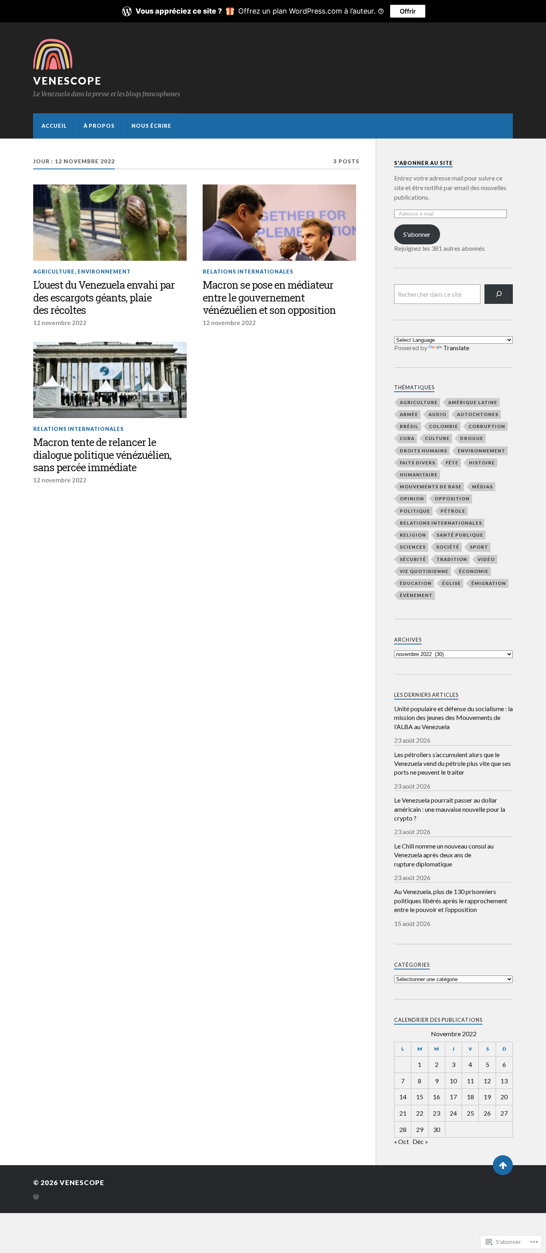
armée (409, 414)
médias (482, 486)
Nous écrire (151, 126)
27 (504, 1113)
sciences (413, 546)
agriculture (54, 271)
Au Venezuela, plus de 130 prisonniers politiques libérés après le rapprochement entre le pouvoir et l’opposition (450, 900)
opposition (452, 498)
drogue (471, 438)
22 (419, 1113)
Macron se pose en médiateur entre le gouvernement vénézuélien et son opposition (269, 298)
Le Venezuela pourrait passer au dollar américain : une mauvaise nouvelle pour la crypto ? (449, 809)
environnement (104, 271)
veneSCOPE (67, 81)
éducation (416, 583)
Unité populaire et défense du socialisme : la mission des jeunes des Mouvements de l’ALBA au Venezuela (453, 717)
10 (453, 1080)
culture (437, 438)
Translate (456, 347)
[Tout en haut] (503, 1165)
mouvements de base (431, 486)
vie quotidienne (424, 571)
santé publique (459, 534)
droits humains (423, 450)
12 (487, 1080)
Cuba (407, 438)
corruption (486, 426)
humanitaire (419, 474)
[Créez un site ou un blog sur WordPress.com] (36, 1197)
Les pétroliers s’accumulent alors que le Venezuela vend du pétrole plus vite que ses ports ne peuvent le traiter (452, 763)
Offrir (408, 11)
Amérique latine (472, 402)
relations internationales (248, 271)
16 (436, 1096)
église (451, 583)
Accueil (54, 126)
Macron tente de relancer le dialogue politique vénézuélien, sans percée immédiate (102, 455)
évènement (416, 595)
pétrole (452, 510)
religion (413, 534)
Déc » (420, 1141)
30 (436, 1129)
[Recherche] (498, 294)
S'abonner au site (423, 163)
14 (403, 1096)
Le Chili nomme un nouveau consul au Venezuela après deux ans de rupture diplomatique (444, 855)
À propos (99, 126)
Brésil (409, 426)
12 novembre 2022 (59, 322)
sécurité (413, 559)
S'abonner (416, 234)
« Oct (401, 1141)
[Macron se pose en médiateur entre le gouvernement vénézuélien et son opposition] (279, 222)
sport (479, 546)
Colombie (443, 426)
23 (436, 1113)
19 (487, 1096)
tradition (451, 559)
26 (487, 1113)
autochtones (477, 414)
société (447, 546)
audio (437, 414)
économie (473, 571)
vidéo (486, 559)
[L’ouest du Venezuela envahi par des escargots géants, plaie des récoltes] (110, 222)
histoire (482, 462)
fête (452, 462)
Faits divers (417, 462)
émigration (488, 583)
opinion (412, 498)
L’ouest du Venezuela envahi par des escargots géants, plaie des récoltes (104, 298)
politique (415, 510)
